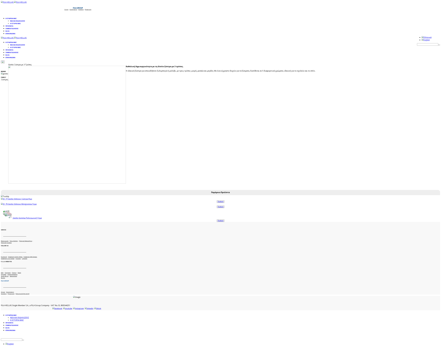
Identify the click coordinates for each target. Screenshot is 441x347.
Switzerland (13, 276)
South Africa (4, 276)
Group (66, 9)
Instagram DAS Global (30, 257)
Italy (2, 273)
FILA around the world (22, 294)
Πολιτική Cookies (6, 243)
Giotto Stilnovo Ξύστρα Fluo (20, 199)
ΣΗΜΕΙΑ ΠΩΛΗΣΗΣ (12, 29)
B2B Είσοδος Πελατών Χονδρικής (76, 12)
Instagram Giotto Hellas (15, 257)
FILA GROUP (78, 8)
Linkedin (24, 258)
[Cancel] (3, 61)
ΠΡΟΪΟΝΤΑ (9, 26)
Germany (8, 273)
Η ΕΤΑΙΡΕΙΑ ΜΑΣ (11, 18)
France (14, 273)
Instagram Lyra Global (7, 258)
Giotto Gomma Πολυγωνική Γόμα (27, 218)
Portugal (3, 274)
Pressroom (11, 294)
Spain (19, 273)
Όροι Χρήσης (14, 241)
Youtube (18, 258)
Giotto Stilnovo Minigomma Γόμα (22, 204)
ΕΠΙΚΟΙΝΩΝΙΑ (10, 34)
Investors (81, 9)
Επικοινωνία (4, 241)
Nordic (3, 278)
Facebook (4, 257)
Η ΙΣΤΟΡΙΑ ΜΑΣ (15, 23)
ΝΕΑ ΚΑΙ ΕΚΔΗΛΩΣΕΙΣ (17, 21)
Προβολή (220, 201)
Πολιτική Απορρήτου (25, 241)
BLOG (7, 31)
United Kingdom (12, 274)
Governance (73, 9)
